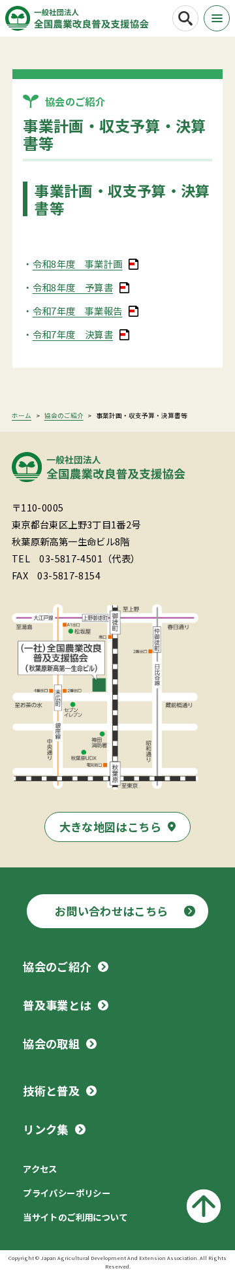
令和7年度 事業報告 (78, 310)
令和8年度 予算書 (73, 287)
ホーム (21, 415)
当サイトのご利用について (75, 1216)
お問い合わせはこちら (111, 911)
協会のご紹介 (64, 415)
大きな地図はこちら (110, 826)
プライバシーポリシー (66, 1192)
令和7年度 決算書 (73, 334)
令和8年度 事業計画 (78, 263)
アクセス (40, 1168)
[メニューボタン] (217, 18)
